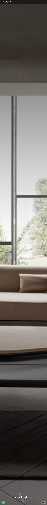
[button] (3, 502)
